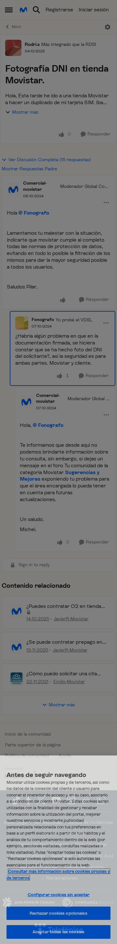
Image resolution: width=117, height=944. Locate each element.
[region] (58, 849)
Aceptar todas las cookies (58, 931)
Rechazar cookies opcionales (58, 913)
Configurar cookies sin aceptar (59, 894)
